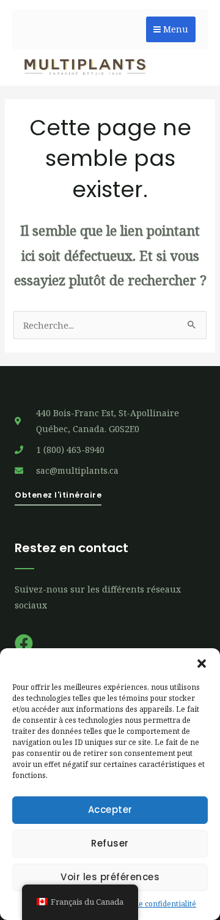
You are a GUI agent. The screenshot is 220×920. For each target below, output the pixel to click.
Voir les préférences (110, 876)
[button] (202, 663)
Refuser (110, 843)
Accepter (110, 809)
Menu (174, 29)
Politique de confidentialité (149, 904)
